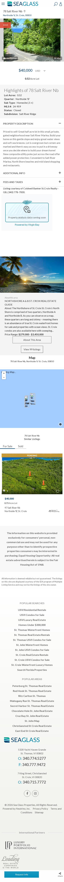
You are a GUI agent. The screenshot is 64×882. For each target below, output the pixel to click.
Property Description (18, 123)
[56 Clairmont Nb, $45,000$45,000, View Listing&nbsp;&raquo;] (27, 401)
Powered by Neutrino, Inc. (16, 808)
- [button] (4, 377)
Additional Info (14, 173)
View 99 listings (32, 349)
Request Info (21, 874)
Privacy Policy (40, 808)
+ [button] (4, 373)
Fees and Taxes (13, 181)
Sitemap (39, 812)
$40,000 (9, 498)
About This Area (32, 339)
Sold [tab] (20, 446)
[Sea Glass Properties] (22, 5)
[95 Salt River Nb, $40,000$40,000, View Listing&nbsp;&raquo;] (33, 399)
